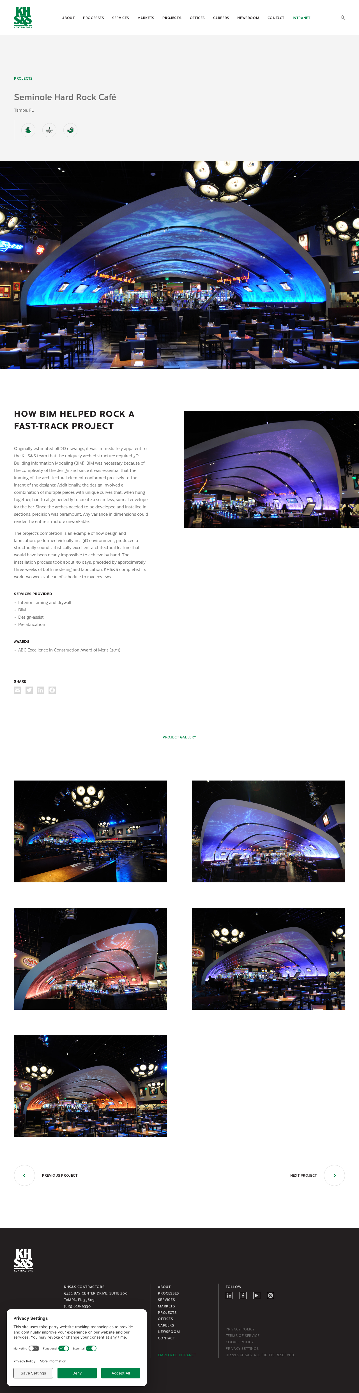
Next (303, 1175)
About (68, 17)
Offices (197, 17)
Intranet (301, 17)
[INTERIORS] (49, 130)
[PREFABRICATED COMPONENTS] (70, 130)
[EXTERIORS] (28, 130)
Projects (171, 17)
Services (120, 17)
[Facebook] (52, 690)
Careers (221, 17)
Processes (93, 17)
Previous (60, 1175)
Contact (276, 17)
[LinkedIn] (40, 690)
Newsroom (248, 17)
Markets (145, 17)
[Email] (17, 690)
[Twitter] (29, 690)
